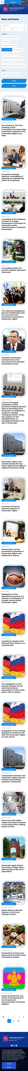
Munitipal (17, 74)
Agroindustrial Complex (8, 58)
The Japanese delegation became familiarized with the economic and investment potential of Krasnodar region (13, 315)
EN (23, 2)
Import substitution (19, 66)
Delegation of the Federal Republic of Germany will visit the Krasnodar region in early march (13, 734)
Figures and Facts (14, 53)
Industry (19, 58)
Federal (4, 74)
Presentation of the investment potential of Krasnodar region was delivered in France (13, 552)
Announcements (7, 49)
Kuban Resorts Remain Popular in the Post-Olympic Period (12, 912)
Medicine (4, 62)
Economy (4, 53)
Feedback (13, 2)
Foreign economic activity (9, 45)
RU (26, 2)
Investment (5, 37)
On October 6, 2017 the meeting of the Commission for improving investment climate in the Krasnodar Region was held (14, 130)
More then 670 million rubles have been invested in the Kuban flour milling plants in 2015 (14, 824)
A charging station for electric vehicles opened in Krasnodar (14, 270)
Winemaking (19, 62)
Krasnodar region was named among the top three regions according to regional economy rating (14, 465)
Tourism (11, 62)
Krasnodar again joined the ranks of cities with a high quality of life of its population (13, 868)
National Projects (7, 66)
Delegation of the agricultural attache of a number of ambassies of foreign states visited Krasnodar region (13, 598)
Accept (9, 1063)
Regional (10, 74)
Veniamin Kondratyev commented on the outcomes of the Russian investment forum (13, 361)
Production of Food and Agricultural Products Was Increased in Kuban (14, 955)
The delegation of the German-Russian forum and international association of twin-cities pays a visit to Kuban (13, 688)
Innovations (5, 41)
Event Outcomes (18, 49)
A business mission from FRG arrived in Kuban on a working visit (13, 643)
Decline (9, 1067)
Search (14, 81)
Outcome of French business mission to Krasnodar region (11, 509)
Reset (14, 85)
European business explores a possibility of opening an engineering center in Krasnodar (13, 177)
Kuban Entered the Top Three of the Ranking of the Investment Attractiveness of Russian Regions (13, 1000)
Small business (15, 37)
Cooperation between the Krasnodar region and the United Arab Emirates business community (13, 779)
